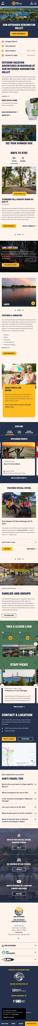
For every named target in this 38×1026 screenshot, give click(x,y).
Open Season (10, 51)
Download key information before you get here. (10, 104)
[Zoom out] (32, 756)
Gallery (21, 1023)
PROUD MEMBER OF (19, 996)
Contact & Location (17, 715)
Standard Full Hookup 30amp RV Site (17, 200)
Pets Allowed (10, 46)
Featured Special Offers (19, 488)
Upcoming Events (19, 439)
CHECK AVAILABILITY (31, 1023)
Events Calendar (10, 432)
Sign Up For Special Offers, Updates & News (19, 841)
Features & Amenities (12, 316)
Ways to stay (4, 1023)
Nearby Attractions (29, 432)
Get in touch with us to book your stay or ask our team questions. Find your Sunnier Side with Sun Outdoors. (16, 722)
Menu (2, 4)
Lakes (6, 304)
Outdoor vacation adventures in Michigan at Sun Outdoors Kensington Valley (18, 67)
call (35, 4)
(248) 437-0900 (10, 731)
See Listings (31, 55)
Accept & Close (8, 1017)
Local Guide (19, 432)
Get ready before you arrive (13, 775)
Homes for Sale (11, 55)
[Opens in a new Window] (19, 1001)
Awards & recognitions (19, 970)
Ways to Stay (19, 153)
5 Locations (5, 204)
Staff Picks (19, 664)
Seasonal (23, 161)
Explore (19, 427)
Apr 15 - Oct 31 (31, 51)
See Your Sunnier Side (19, 143)
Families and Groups (9, 588)
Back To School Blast (12, 464)
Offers (13, 1023)
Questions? (19, 932)
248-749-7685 (25, 934)
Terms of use (20, 765)
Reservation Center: (14, 934)
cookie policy (15, 1014)
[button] (10, 112)
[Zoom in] (32, 752)
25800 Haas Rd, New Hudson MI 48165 (16, 728)
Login (31, 4)
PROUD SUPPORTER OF (19, 984)
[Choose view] (32, 761)
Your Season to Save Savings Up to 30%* (17, 522)
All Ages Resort (11, 41)
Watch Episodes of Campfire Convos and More (19, 887)
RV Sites (14, 161)
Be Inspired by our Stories (19, 864)
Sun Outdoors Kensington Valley (19, 26)
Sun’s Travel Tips (12, 778)
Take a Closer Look (19, 626)
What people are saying (13, 389)
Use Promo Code (11, 542)
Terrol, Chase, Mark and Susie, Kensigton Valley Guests (18, 406)
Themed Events (9, 461)
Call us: (14, 930)
